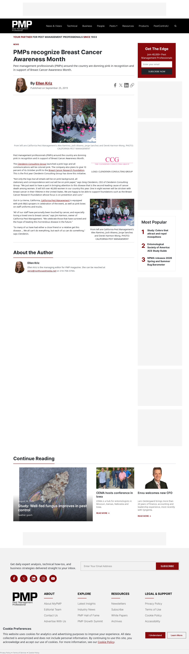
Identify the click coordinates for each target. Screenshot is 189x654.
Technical (72, 25)
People (101, 25)
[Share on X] (121, 85)
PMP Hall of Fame (88, 615)
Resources (128, 25)
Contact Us (51, 615)
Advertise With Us (55, 621)
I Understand (155, 635)
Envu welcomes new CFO (155, 493)
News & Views (54, 25)
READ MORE (102, 513)
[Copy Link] (132, 85)
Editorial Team (52, 609)
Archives (116, 621)
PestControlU (161, 25)
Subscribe (167, 566)
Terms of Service (19, 653)
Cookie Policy (153, 615)
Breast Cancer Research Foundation (66, 170)
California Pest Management (55, 200)
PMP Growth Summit (90, 621)
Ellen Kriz (44, 83)
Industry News (86, 609)
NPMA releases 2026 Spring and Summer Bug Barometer (159, 261)
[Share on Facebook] (115, 85)
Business (87, 25)
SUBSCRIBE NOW (156, 71)
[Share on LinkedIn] (126, 85)
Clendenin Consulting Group (32, 163)
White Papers (119, 615)
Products (144, 25)
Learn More (176, 635)
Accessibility (152, 621)
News (16, 44)
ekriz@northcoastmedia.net (41, 270)
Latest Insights (87, 603)
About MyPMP (53, 603)
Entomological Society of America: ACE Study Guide (158, 247)
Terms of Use (153, 609)
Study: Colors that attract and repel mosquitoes (157, 233)
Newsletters (118, 603)
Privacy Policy (153, 603)
